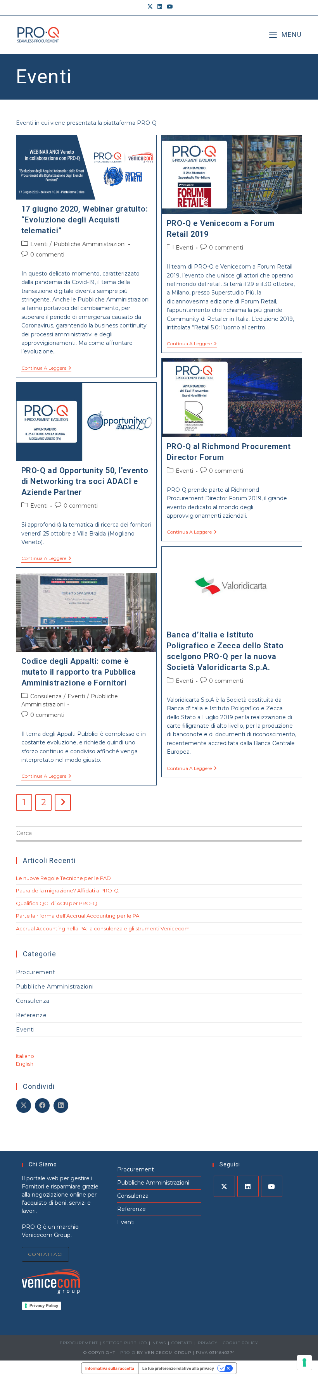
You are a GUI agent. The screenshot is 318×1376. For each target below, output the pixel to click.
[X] (224, 1186)
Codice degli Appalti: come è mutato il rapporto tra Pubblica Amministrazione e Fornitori (79, 671)
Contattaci (45, 1254)
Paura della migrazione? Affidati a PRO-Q (67, 890)
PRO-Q (127, 1352)
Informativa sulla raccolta (109, 1368)
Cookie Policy (240, 1342)
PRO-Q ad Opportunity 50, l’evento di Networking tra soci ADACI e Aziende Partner (85, 481)
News (159, 1342)
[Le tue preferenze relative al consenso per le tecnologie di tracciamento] (304, 1362)
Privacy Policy (43, 1305)
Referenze (31, 1015)
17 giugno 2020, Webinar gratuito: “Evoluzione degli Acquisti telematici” (84, 219)
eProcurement (79, 1342)
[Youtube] (271, 1186)
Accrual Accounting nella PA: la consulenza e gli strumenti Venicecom (103, 928)
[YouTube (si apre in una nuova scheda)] (168, 6)
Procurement (35, 972)
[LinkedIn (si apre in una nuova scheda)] (159, 6)
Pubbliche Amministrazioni (90, 244)
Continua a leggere (46, 368)
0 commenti (47, 254)
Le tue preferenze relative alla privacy (178, 1368)
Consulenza (46, 696)
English (24, 1064)
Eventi (39, 244)
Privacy (208, 1342)
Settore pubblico (125, 1342)
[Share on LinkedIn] (61, 1105)
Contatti (181, 1342)
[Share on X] (23, 1105)
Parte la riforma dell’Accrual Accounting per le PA (77, 916)
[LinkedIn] (248, 1186)
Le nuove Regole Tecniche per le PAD (63, 878)
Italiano (25, 1056)
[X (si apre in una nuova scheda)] (150, 6)
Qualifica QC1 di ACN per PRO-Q (56, 903)
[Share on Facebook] (42, 1105)
